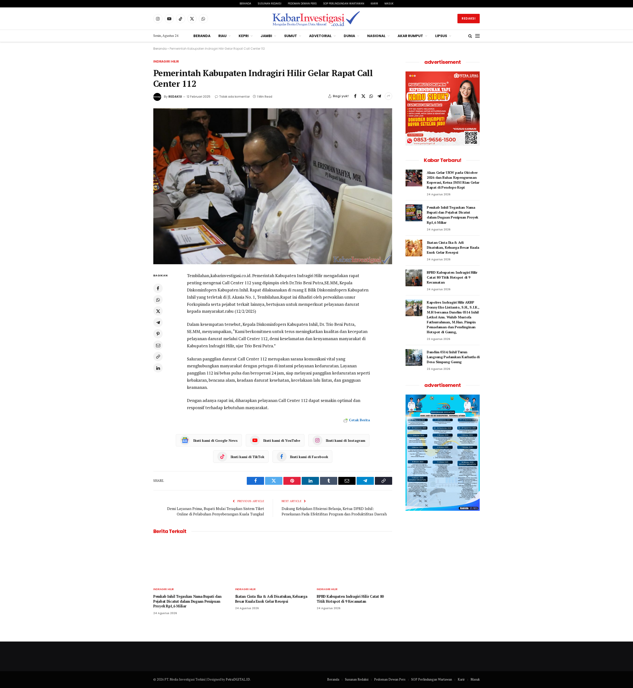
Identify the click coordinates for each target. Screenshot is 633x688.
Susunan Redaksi (269, 3)
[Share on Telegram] (379, 96)
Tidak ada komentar (234, 96)
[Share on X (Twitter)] (363, 96)
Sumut (290, 35)
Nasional (376, 35)
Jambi (266, 35)
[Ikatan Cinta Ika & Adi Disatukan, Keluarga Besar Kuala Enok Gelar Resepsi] (273, 562)
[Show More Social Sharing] (388, 96)
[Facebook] (158, 288)
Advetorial (320, 35)
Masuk (388, 3)
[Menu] (477, 36)
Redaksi (468, 18)
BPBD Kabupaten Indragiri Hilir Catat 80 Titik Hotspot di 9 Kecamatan (350, 599)
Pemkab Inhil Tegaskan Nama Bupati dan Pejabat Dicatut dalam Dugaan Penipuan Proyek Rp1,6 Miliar (187, 601)
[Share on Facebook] (355, 96)
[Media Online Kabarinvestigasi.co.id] (316, 18)
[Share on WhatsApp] (371, 96)
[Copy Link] (158, 356)
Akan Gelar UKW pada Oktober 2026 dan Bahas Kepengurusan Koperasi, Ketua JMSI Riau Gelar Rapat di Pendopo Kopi (453, 180)
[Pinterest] (158, 334)
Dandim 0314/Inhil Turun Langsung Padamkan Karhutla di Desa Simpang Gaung (453, 357)
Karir (374, 3)
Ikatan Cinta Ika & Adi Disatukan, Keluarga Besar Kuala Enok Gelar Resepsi (271, 599)
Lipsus (441, 35)
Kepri (244, 35)
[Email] (158, 345)
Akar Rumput (410, 35)
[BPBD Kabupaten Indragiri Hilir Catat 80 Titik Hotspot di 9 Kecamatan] (354, 562)
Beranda (245, 3)
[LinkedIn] (158, 368)
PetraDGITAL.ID (238, 679)
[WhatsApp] (158, 300)
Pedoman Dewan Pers (302, 3)
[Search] (470, 36)
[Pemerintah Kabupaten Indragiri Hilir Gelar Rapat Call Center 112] (272, 186)
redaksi (175, 96)
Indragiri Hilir (166, 61)
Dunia (349, 35)
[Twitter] (158, 311)
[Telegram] (158, 322)
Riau (222, 35)
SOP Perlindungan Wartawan (343, 3)
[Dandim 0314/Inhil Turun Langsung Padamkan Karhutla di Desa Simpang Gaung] (414, 357)
